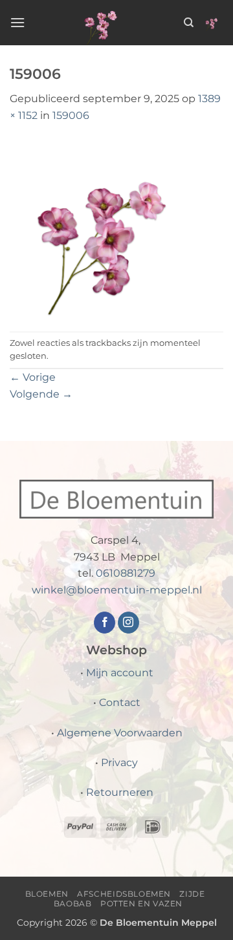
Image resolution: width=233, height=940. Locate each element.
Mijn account (119, 673)
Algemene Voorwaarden (120, 733)
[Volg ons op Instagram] (128, 623)
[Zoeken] (189, 22)
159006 (70, 115)
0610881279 (125, 573)
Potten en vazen (141, 903)
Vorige (33, 377)
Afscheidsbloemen (124, 894)
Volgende (41, 394)
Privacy (119, 762)
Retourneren (119, 792)
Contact (119, 702)
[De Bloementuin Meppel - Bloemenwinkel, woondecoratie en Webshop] (104, 22)
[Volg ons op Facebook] (104, 623)
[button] (17, 22)
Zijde (192, 894)
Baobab (73, 903)
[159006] (116, 227)
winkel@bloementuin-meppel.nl (117, 590)
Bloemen (47, 894)
